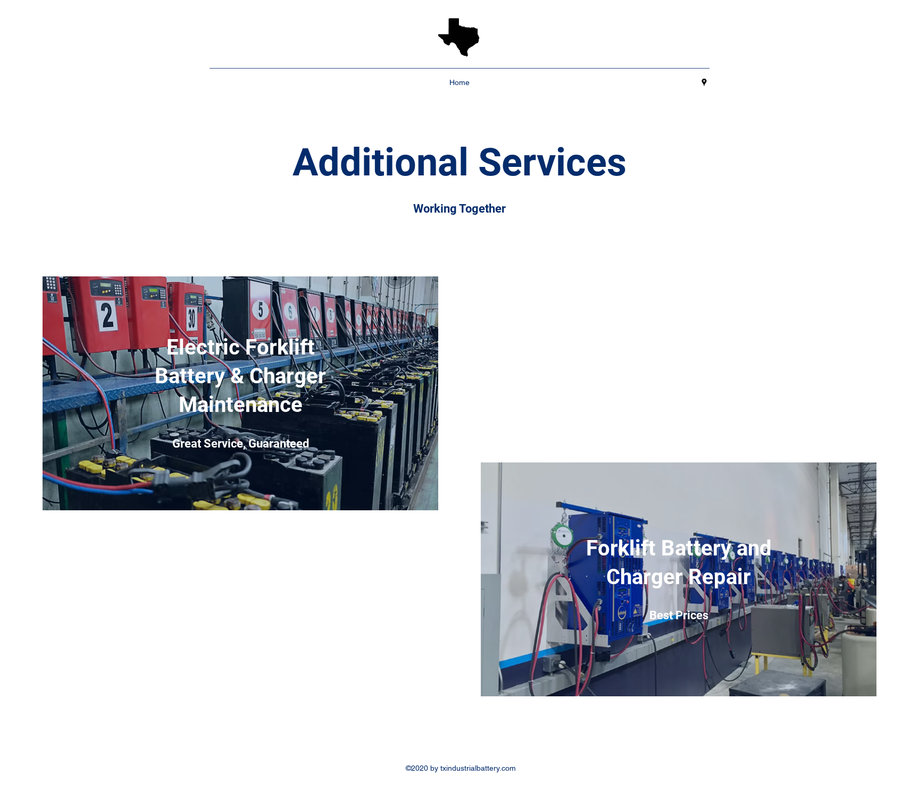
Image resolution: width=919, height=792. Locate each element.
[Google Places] (704, 82)
